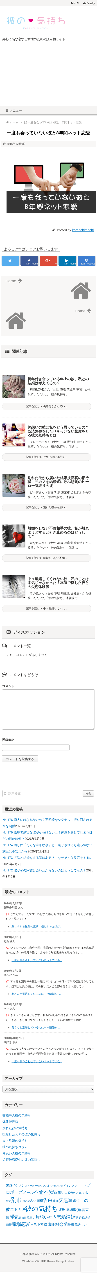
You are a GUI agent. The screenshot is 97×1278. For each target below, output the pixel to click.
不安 (49, 1192)
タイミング (67, 1185)
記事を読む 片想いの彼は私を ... (47, 457)
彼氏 (61, 1210)
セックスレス (45, 1185)
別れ (17, 1200)
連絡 (43, 1225)
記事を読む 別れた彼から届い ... (47, 507)
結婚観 (80, 1217)
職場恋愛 (21, 1224)
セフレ (57, 1185)
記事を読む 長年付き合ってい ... (47, 406)
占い (33, 1201)
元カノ (74, 1192)
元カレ (84, 1192)
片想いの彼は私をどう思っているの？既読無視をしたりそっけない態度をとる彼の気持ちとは (58, 431)
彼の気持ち (41, 1208)
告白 (48, 1200)
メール (28, 1192)
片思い (31, 1217)
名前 (48, 740)
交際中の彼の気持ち (16, 1115)
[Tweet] (10, 261)
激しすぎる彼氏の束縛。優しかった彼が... (36, 926)
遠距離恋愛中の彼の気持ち (21, 1159)
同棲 (39, 1201)
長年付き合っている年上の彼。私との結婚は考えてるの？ (58, 381)
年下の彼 (17, 1210)
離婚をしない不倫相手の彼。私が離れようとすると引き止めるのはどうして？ (58, 532)
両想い (59, 1192)
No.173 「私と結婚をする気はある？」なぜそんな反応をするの (47, 857)
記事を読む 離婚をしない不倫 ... (47, 557)
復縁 (69, 1209)
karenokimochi (83, 230)
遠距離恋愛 (57, 1224)
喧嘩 (56, 1201)
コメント (8, 686)
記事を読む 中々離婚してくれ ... (47, 608)
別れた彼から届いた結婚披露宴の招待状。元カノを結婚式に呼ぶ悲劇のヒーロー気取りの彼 (58, 482)
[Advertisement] (48, 77)
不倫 (39, 1192)
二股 (67, 1192)
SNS (9, 1185)
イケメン (18, 1185)
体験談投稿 (10, 1122)
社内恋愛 (56, 1217)
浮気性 (23, 1217)
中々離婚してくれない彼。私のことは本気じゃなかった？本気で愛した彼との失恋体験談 (58, 583)
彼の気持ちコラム (15, 1147)
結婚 (70, 1217)
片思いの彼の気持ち (16, 1153)
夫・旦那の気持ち (15, 1140)
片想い (41, 1217)
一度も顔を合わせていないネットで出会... (36, 960)
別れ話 (26, 1201)
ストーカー (31, 1185)
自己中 (35, 1225)
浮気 (14, 1217)
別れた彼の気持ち (15, 1128)
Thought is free (65, 1261)
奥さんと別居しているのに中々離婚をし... (36, 993)
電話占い (80, 1225)
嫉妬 (72, 1200)
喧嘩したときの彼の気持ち (21, 1134)
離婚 (71, 1225)
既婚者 (79, 1209)
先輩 (8, 1201)
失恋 (64, 1200)
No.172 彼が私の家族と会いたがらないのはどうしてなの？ (44, 870)
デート (80, 1185)
